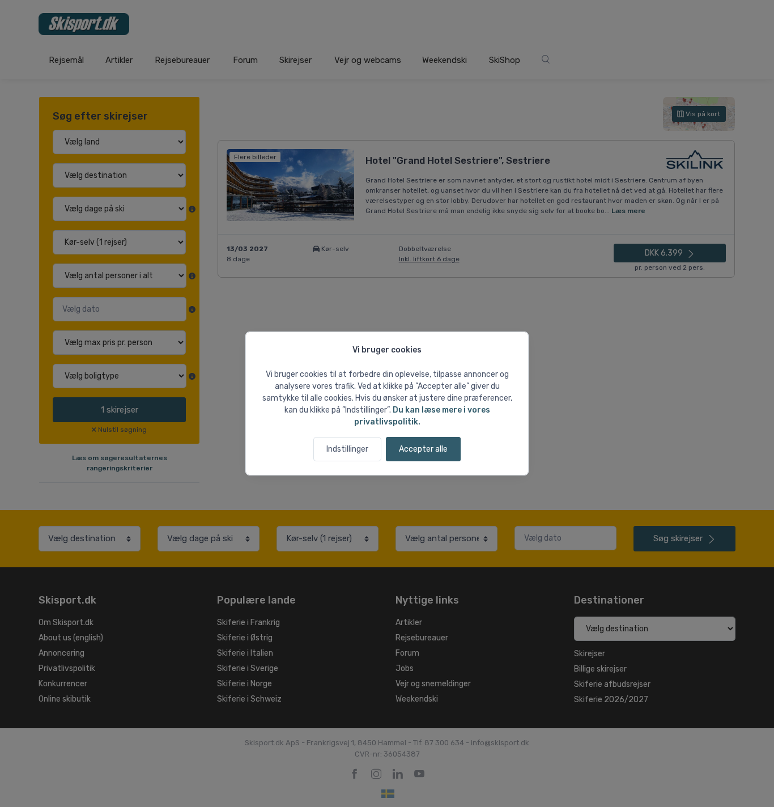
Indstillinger (347, 449)
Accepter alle (423, 449)
